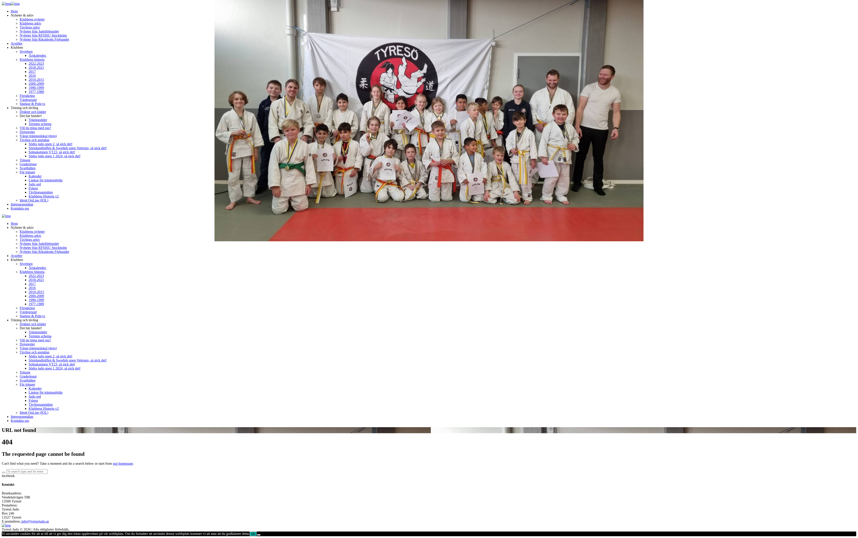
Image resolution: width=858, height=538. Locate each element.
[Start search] (3, 472)
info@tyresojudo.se (35, 521)
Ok (253, 534)
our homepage (123, 463)
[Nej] (259, 535)
